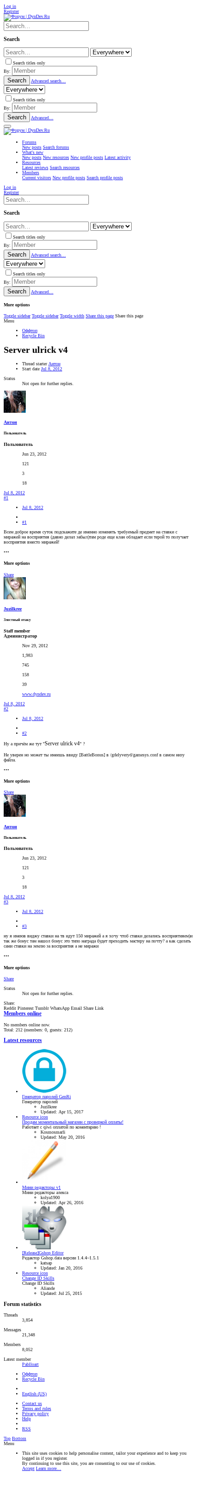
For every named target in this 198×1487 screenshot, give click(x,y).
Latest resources (23, 1040)
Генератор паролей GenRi (46, 1096)
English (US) (34, 1393)
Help (26, 1418)
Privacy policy (35, 1413)
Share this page (100, 315)
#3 (6, 901)
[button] (7, 126)
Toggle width (72, 315)
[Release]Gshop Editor (43, 1252)
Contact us (32, 1403)
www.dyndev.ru (36, 694)
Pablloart (30, 1364)
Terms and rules (36, 1408)
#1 (6, 497)
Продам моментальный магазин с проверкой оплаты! (72, 1121)
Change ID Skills (38, 1278)
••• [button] (6, 552)
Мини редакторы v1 (41, 1187)
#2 (6, 708)
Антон (54, 363)
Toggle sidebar (17, 315)
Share (9, 574)
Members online (22, 1014)
